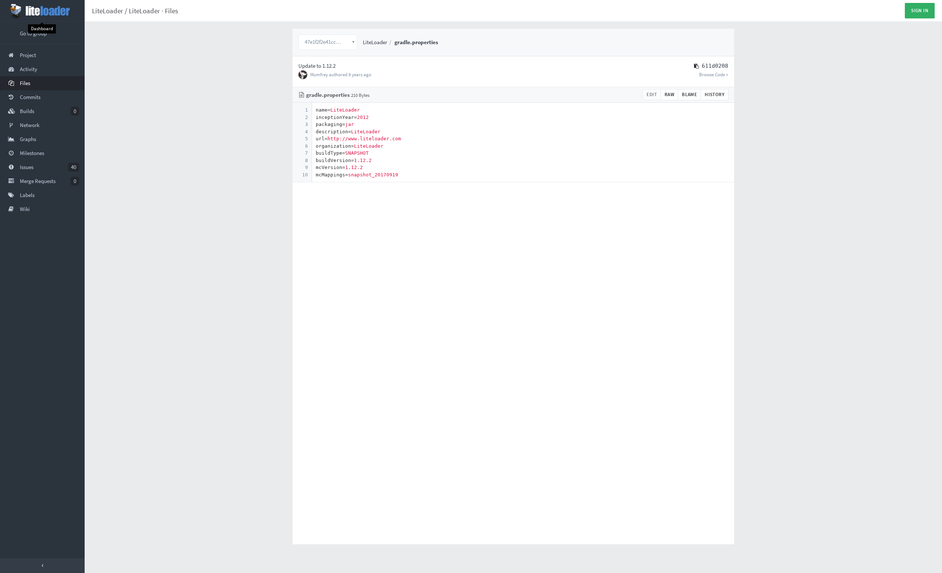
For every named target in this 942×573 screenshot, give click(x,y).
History (715, 94)
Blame (689, 94)
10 (305, 174)
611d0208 (715, 66)
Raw (669, 94)
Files (171, 10)
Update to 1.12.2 (317, 65)
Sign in (919, 10)
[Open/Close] (42, 565)
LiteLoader (107, 10)
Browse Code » (713, 74)
